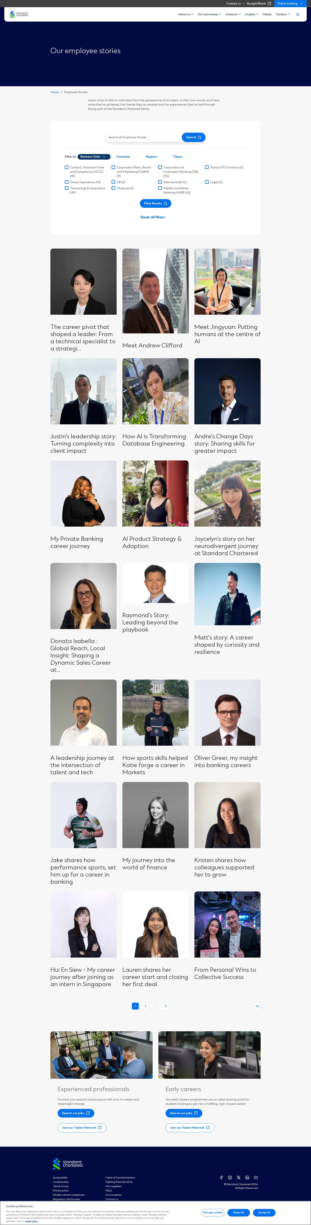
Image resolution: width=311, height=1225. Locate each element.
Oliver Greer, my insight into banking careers (226, 762)
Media (267, 14)
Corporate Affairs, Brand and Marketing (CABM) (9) (134, 172)
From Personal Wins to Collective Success (225, 974)
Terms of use (60, 1186)
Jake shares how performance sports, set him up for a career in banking (83, 871)
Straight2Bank (259, 3)
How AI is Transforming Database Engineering (154, 440)
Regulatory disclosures (66, 1199)
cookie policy (31, 1221)
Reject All (238, 1212)
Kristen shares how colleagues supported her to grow (224, 867)
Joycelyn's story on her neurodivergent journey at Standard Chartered (226, 546)
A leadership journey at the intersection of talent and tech (82, 765)
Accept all (264, 1212)
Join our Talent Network (80, 1129)
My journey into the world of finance (148, 864)
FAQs (109, 1190)
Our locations (114, 1195)
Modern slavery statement (69, 1195)
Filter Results (153, 203)
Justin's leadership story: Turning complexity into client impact (83, 444)
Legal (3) (216, 182)
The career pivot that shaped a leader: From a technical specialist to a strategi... (83, 338)
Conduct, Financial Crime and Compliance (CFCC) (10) (87, 172)
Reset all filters (153, 217)
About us (184, 14)
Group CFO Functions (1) (226, 167)
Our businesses (208, 14)
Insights (250, 14)
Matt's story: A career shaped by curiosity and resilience (227, 645)
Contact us (233, 3)
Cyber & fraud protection (120, 1177)
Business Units (90, 157)
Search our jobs (74, 1114)
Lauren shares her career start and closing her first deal (155, 977)
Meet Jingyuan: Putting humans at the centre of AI (227, 334)
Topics (177, 157)
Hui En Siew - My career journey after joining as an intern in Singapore (82, 977)
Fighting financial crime (119, 1182)
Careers (281, 14)
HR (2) (121, 182)
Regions (151, 157)
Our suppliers (114, 1186)
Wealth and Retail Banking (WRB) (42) (177, 190)
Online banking (287, 3)
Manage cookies (212, 1212)
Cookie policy (61, 1182)
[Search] (297, 14)
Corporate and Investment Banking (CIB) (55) (180, 172)
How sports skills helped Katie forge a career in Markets (155, 765)
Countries (123, 157)
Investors (232, 14)
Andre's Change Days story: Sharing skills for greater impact (224, 444)
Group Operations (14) (85, 182)
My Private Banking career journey (76, 543)
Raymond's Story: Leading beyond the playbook (150, 623)
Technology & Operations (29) (87, 190)
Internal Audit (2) (175, 182)
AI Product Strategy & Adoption (152, 543)
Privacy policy (61, 1190)
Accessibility (60, 1177)
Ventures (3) (125, 188)
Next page (257, 1006)
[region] (155, 1213)
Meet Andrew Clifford (152, 345)
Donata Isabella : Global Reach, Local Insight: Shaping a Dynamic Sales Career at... (80, 656)
